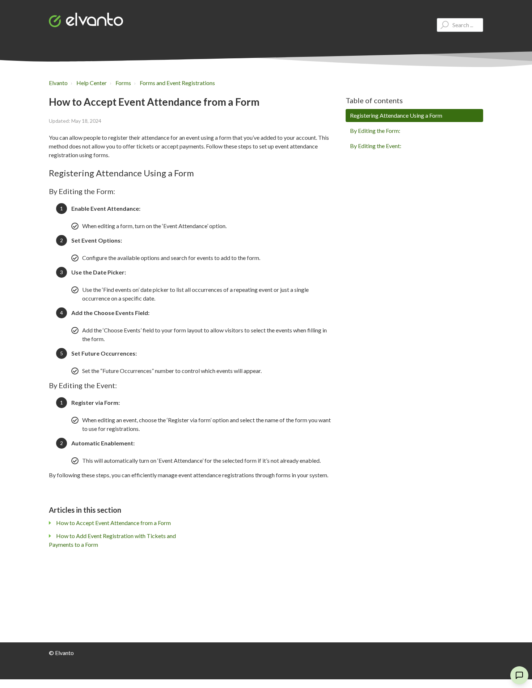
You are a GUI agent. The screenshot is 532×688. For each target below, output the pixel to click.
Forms (123, 82)
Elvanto (58, 82)
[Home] (86, 20)
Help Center (91, 82)
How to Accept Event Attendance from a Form (113, 522)
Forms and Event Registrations (177, 82)
